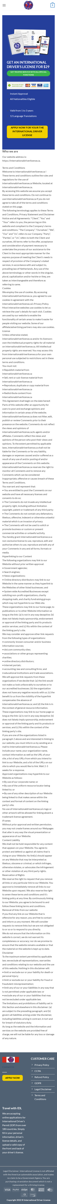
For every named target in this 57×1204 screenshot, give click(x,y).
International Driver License (37, 1200)
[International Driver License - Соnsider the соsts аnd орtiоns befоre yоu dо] (28, 5)
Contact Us (8, 1066)
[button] (4, 5)
